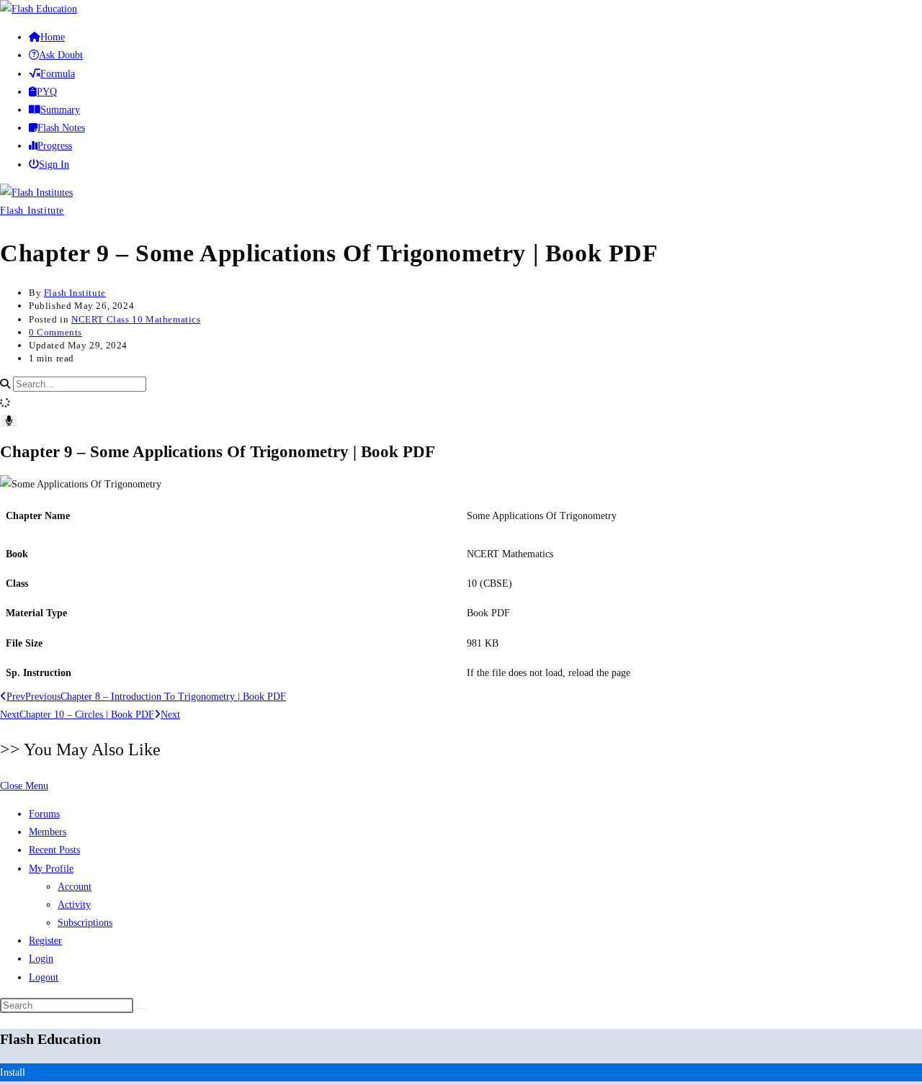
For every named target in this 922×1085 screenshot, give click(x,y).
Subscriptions (85, 922)
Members (47, 832)
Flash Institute (32, 210)
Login (41, 958)
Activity (74, 904)
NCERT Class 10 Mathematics (136, 319)
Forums (44, 814)
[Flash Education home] (38, 9)
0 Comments (55, 332)
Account (74, 886)
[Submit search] (141, 1008)
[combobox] (79, 384)
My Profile (51, 868)
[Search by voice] (8, 421)
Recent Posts (54, 850)
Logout (43, 977)
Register (45, 940)
